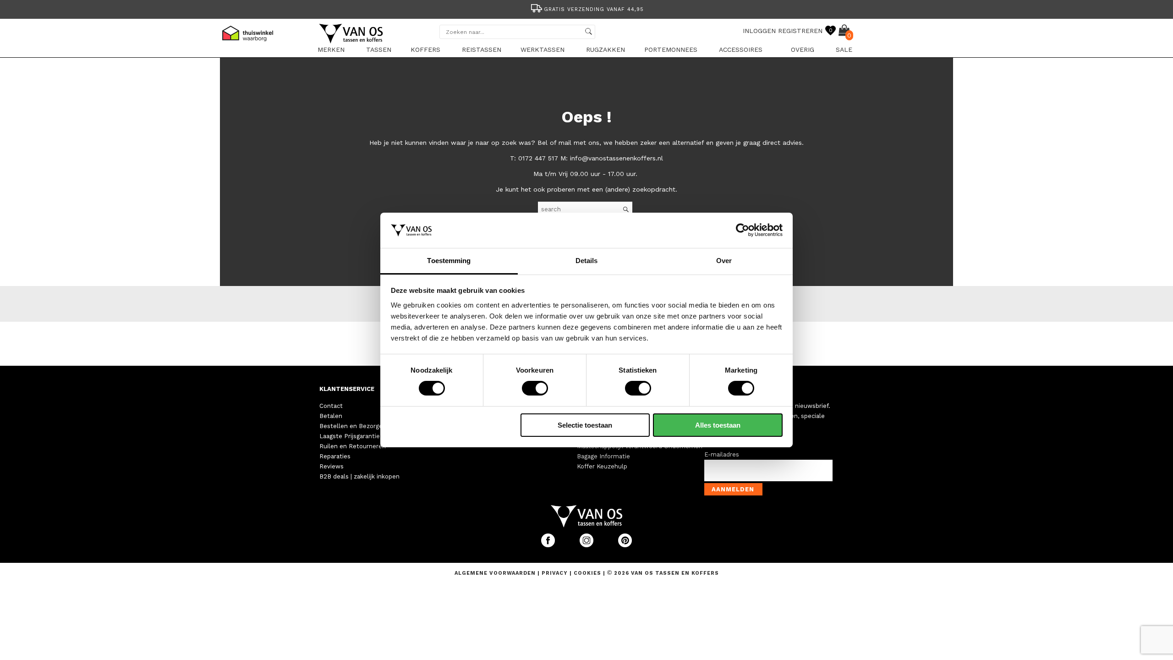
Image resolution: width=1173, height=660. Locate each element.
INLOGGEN (759, 30)
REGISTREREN (800, 30)
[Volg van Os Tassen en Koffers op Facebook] (549, 545)
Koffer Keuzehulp (602, 466)
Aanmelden (733, 489)
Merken (331, 49)
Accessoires (740, 49)
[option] (586, 8)
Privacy (556, 573)
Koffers (425, 49)
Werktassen (543, 49)
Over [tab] (724, 260)
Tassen (378, 49)
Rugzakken (605, 49)
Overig (802, 49)
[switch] (535, 388)
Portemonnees (670, 49)
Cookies (587, 573)
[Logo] (351, 41)
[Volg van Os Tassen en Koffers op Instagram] (587, 545)
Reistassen (481, 49)
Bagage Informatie (603, 456)
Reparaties (335, 456)
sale (844, 49)
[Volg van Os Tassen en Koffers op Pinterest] (625, 545)
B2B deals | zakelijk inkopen (359, 476)
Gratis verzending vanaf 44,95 (594, 9)
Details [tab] (587, 260)
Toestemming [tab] (449, 260)
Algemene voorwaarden (496, 573)
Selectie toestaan (585, 425)
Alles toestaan (717, 425)
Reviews (331, 466)
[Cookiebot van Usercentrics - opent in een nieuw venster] (742, 230)
